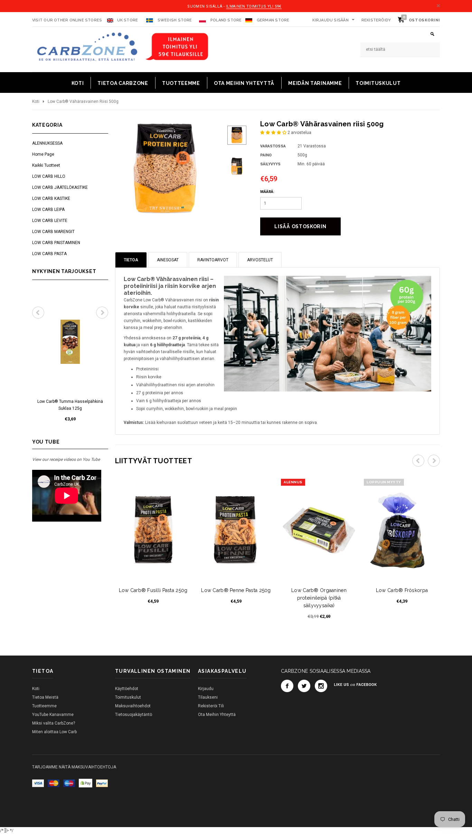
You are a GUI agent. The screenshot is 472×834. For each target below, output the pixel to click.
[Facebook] (287, 686)
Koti (35, 101)
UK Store (127, 20)
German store (273, 20)
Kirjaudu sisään (330, 20)
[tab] (131, 260)
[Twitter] (304, 686)
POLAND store (225, 20)
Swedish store (174, 20)
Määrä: (267, 192)
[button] (273, 132)
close (438, 5)
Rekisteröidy (376, 20)
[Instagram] (321, 686)
